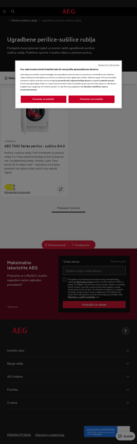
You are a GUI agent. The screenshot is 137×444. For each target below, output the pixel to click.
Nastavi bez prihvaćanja (108, 65)
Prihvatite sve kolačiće (91, 99)
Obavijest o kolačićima (92, 86)
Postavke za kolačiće (43, 99)
